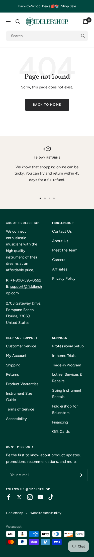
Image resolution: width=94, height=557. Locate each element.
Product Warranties (22, 384)
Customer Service (21, 346)
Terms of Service (20, 409)
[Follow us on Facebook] (6, 497)
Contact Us (62, 231)
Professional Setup (68, 346)
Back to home (47, 104)
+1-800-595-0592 (25, 280)
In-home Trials (63, 355)
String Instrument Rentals (66, 393)
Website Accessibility (45, 513)
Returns (12, 374)
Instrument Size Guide (19, 396)
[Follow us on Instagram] (27, 497)
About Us (60, 241)
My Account (16, 355)
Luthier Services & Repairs (67, 377)
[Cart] (85, 21)
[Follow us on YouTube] (38, 497)
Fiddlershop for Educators (65, 409)
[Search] (18, 21)
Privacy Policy (63, 278)
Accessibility (16, 418)
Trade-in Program (66, 365)
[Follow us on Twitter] (17, 497)
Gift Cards (61, 431)
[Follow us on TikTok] (48, 497)
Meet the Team (64, 250)
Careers (58, 259)
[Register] (80, 475)
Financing (60, 422)
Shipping (13, 365)
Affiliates (59, 269)
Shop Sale (68, 6)
